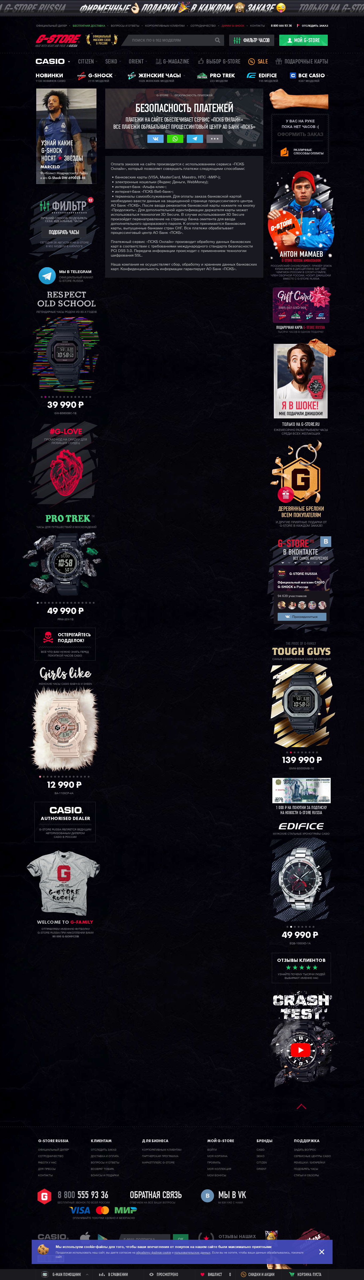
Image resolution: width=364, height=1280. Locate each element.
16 (94, 603)
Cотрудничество (50, 1156)
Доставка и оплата (105, 1156)
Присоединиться (304, 617)
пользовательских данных (192, 1252)
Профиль (213, 1162)
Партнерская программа (160, 1156)
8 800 (83, 1195)
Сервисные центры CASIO (312, 1156)
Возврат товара (102, 1169)
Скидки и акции (261, 1275)
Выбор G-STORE (223, 62)
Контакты (257, 26)
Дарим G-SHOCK (233, 26)
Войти (212, 1150)
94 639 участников (292, 596)
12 (83, 397)
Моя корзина (217, 1156)
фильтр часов (256, 40)
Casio (50, 61)
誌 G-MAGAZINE (172, 62)
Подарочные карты (306, 62)
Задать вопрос (305, 1150)
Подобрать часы (306, 1169)
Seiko (111, 62)
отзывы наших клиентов (237, 1239)
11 (79, 397)
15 (90, 603)
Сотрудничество (203, 26)
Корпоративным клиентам (165, 26)
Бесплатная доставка (89, 26)
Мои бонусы (216, 1175)
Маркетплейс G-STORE (158, 1162)
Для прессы (47, 1169)
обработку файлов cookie (153, 1252)
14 (90, 397)
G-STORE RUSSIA (303, 574)
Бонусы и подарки (105, 1175)
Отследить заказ (315, 26)
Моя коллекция (219, 1169)
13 (86, 397)
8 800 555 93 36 (281, 25)
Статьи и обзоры (306, 1175)
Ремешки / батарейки (309, 1162)
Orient (136, 62)
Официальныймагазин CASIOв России (102, 39)
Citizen (86, 62)
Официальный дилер (51, 26)
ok (181, 1239)
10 (75, 397)
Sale (263, 62)
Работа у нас (47, 1162)
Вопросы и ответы (125, 26)
